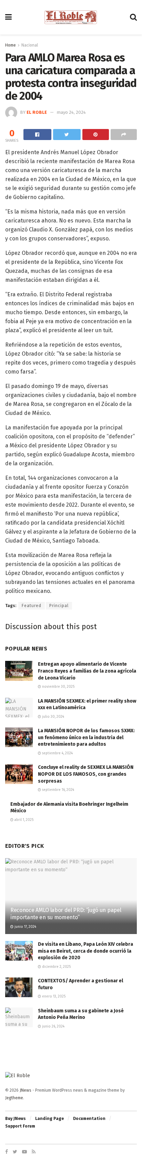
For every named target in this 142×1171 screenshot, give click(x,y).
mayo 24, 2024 (71, 112)
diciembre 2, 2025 (56, 967)
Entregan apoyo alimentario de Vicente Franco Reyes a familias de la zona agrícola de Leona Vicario (87, 671)
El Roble (37, 112)
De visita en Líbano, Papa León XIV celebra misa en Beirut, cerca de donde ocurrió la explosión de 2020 (85, 951)
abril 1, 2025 (23, 820)
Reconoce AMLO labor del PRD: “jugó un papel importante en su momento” (65, 914)
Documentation (89, 1118)
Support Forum (20, 1126)
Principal (59, 605)
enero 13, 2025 (53, 996)
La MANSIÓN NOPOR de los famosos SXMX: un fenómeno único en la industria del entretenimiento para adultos (86, 737)
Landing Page (49, 1118)
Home (10, 45)
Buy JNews (15, 1118)
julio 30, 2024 (52, 717)
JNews (25, 1090)
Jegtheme (14, 1097)
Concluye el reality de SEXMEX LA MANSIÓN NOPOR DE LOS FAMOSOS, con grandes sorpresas (85, 774)
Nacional (29, 45)
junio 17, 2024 (24, 927)
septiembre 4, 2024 (57, 753)
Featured (31, 605)
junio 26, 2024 (52, 1026)
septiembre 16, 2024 (57, 790)
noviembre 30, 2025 (57, 687)
